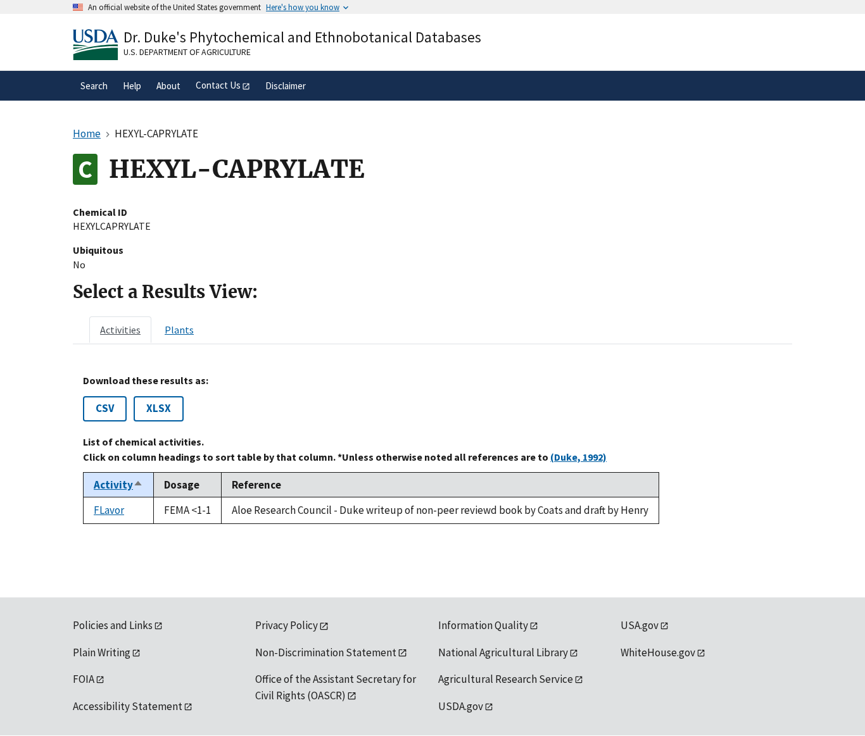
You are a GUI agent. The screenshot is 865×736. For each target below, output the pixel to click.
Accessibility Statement (127, 706)
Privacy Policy (286, 625)
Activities (120, 329)
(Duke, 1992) (578, 457)
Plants (179, 329)
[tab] (120, 329)
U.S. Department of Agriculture (187, 52)
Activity (118, 485)
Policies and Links (113, 625)
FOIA (83, 679)
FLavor (109, 510)
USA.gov (640, 625)
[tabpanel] (432, 449)
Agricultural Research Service (505, 679)
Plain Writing (101, 652)
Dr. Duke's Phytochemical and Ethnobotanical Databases (302, 37)
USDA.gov (460, 706)
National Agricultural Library (503, 652)
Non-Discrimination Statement (325, 652)
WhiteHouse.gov (658, 652)
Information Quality (483, 625)
